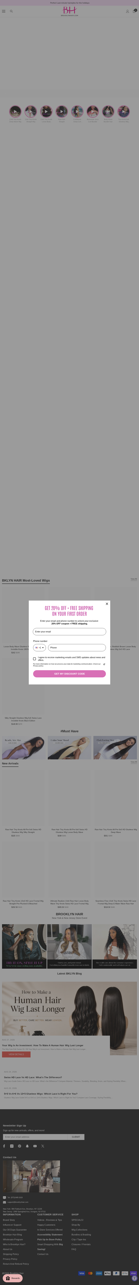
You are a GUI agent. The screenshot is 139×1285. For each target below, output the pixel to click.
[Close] (107, 604)
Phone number (40, 641)
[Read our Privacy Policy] (104, 664)
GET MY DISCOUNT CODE (69, 673)
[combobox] (39, 647)
